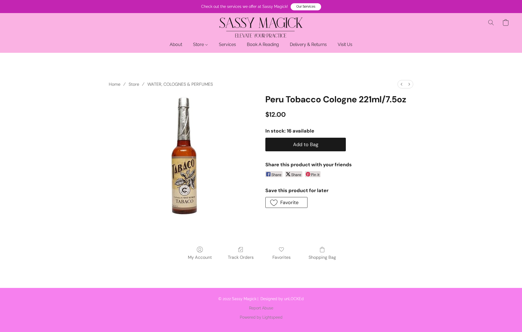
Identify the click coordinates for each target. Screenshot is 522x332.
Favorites (281, 257)
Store (199, 44)
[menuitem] (401, 84)
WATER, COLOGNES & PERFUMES (180, 84)
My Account (200, 257)
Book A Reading (263, 44)
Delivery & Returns (308, 44)
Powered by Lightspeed (261, 317)
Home (114, 84)
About (176, 44)
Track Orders (241, 257)
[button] (306, 6)
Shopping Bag (322, 257)
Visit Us (345, 44)
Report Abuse (261, 308)
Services (227, 44)
